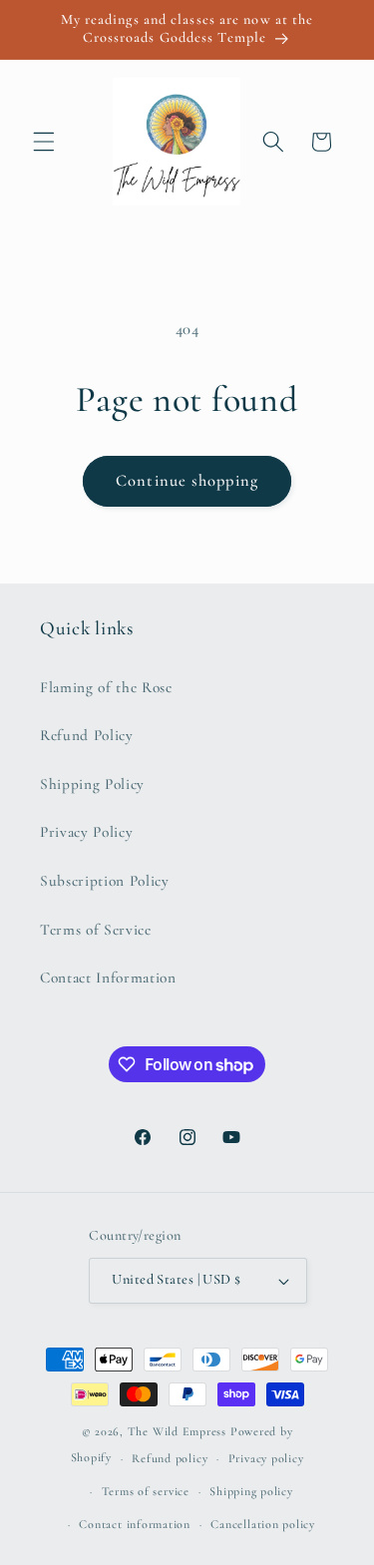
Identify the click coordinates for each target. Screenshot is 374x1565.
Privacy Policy (86, 832)
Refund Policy (87, 735)
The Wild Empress (177, 1431)
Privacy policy (266, 1458)
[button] (44, 142)
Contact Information (108, 977)
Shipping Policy (92, 784)
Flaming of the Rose (106, 687)
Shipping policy (251, 1491)
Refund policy (169, 1458)
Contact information (134, 1524)
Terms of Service (96, 930)
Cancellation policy (262, 1524)
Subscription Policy (105, 881)
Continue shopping (187, 481)
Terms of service (145, 1491)
